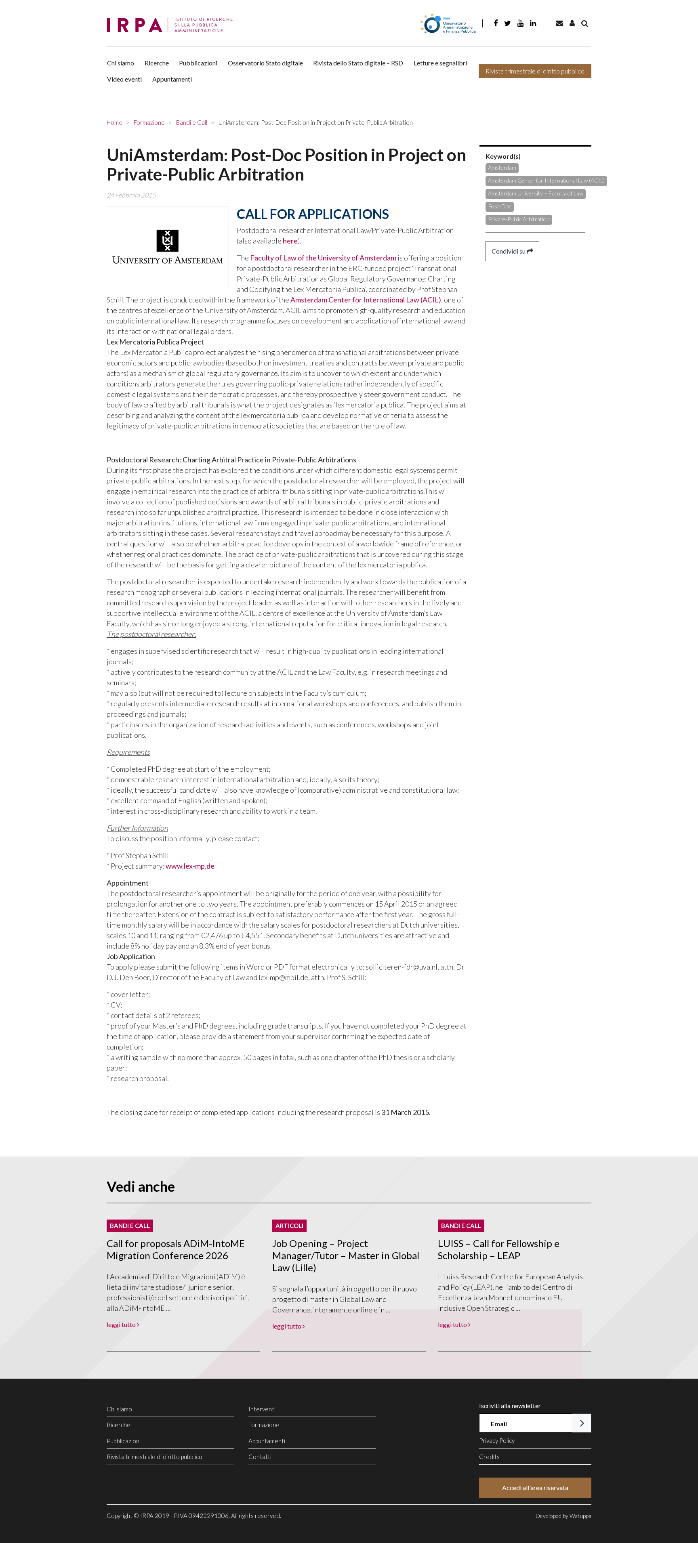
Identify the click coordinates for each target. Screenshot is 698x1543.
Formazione (264, 1424)
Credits (489, 1456)
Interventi (261, 1409)
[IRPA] (172, 25)
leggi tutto (122, 1324)
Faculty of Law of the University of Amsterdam (323, 257)
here (290, 240)
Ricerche (157, 63)
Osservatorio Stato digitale (265, 63)
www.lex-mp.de (190, 865)
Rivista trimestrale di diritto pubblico (535, 71)
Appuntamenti (172, 79)
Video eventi (124, 79)
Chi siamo (120, 63)
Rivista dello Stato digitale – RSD (358, 63)
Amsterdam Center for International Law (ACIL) (365, 299)
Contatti (259, 1456)
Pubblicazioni (198, 63)
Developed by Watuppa (563, 1515)
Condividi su (509, 251)
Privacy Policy (497, 1440)
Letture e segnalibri (440, 63)
